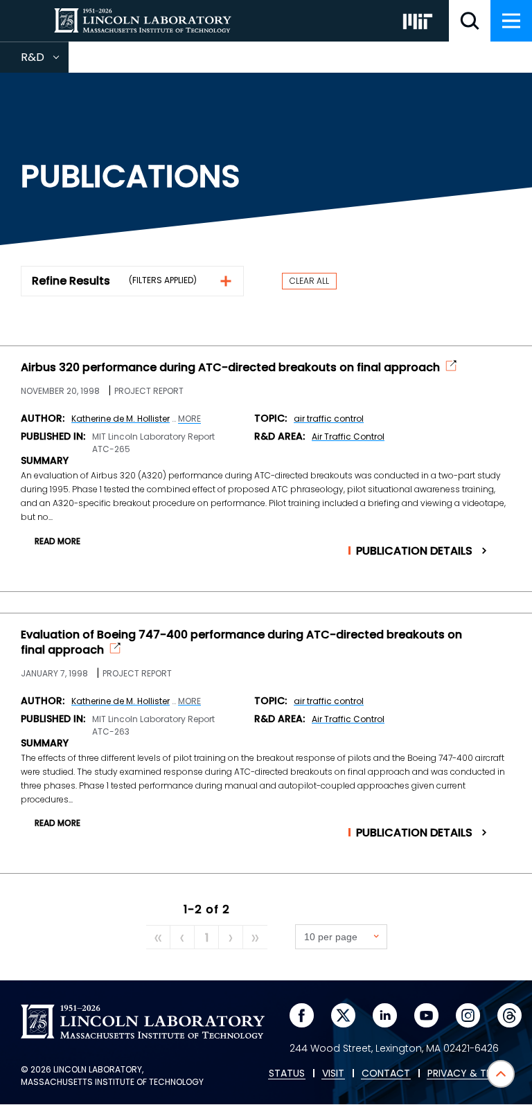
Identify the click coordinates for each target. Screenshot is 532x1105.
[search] (469, 21)
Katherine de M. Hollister (120, 418)
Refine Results (71, 281)
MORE (189, 419)
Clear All (309, 281)
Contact (386, 1073)
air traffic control (329, 418)
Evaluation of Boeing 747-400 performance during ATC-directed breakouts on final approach (241, 642)
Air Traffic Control (348, 436)
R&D (45, 61)
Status (287, 1073)
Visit (333, 1073)
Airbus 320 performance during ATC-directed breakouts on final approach (230, 367)
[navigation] (511, 21)
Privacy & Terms (469, 1073)
